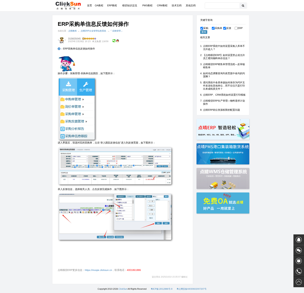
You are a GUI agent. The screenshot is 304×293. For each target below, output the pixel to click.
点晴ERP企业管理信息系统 (93, 31)
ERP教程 (112, 5)
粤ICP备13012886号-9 (161, 289)
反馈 (228, 28)
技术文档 (177, 5)
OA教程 (99, 5)
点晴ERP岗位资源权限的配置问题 (221, 109)
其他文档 (191, 5)
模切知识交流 (129, 5)
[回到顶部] (298, 282)
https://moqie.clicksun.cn (98, 270)
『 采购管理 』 (116, 31)
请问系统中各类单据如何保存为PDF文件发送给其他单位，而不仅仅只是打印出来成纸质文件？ (224, 85)
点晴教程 (72, 31)
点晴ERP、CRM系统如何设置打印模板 (224, 94)
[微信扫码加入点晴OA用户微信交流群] (298, 250)
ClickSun (123, 289)
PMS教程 (147, 5)
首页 (89, 5)
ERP (240, 28)
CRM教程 (162, 5)
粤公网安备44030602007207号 (192, 289)
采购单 (218, 28)
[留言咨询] (298, 261)
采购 (205, 28)
